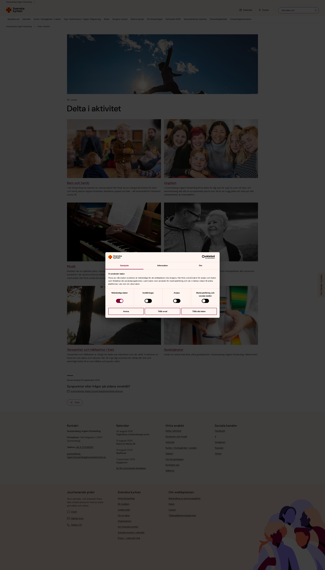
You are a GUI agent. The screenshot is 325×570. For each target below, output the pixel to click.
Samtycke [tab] (124, 265)
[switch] (148, 301)
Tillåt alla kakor (199, 311)
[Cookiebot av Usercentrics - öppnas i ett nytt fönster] (206, 257)
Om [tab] (200, 265)
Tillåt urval (162, 311)
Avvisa (126, 311)
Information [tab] (162, 265)
